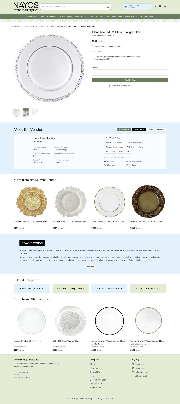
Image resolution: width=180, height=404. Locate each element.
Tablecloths (130, 147)
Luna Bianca (21, 347)
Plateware (119, 142)
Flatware (141, 147)
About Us (94, 364)
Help (92, 376)
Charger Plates (146, 16)
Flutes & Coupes (124, 152)
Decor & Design (65, 16)
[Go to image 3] (36, 112)
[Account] (155, 6)
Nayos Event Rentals (44, 138)
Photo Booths (81, 16)
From (103, 36)
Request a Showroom (156, 129)
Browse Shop (124, 129)
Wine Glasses (110, 152)
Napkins (108, 142)
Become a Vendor (98, 380)
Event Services (96, 16)
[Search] (107, 6)
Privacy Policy (96, 384)
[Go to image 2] (26, 112)
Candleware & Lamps (133, 142)
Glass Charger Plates (58, 26)
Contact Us (95, 372)
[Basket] (164, 6)
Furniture (51, 16)
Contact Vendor (139, 129)
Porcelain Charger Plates (114, 147)
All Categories (16, 26)
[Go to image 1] (16, 112)
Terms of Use (95, 388)
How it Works (96, 368)
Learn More (90, 266)
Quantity (95, 67)
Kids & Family (131, 16)
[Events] (160, 6)
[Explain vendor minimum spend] (121, 46)
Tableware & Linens (35, 16)
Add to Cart (130, 80)
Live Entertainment (114, 16)
